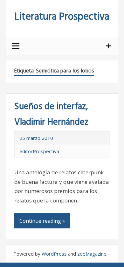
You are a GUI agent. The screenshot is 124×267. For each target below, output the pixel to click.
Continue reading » (42, 220)
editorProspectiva (39, 151)
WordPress (54, 254)
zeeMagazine (92, 254)
